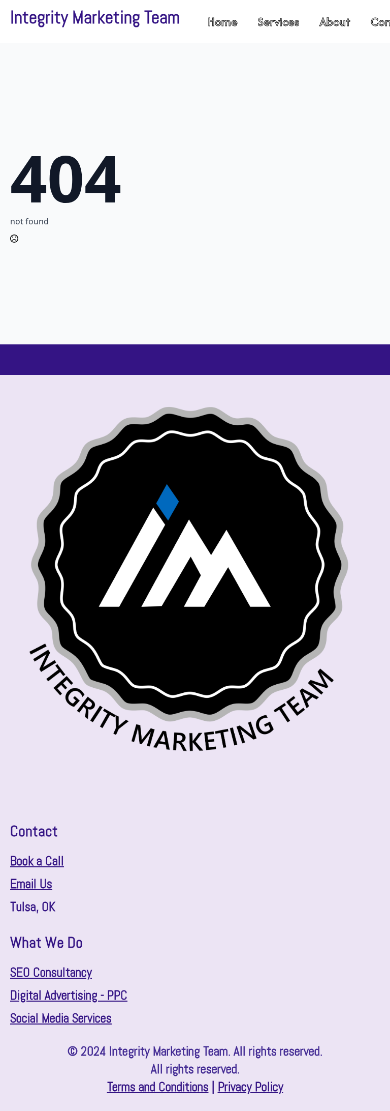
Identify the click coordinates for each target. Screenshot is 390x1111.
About (334, 21)
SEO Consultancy (51, 972)
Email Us (31, 884)
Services (278, 21)
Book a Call (37, 861)
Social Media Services (61, 1018)
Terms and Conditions (158, 1087)
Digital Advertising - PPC (68, 995)
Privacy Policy (250, 1087)
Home (223, 21)
